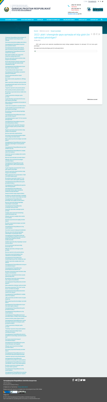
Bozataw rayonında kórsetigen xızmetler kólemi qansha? (15, 224)
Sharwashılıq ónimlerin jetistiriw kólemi (14, 89)
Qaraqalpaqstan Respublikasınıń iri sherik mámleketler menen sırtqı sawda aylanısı (15, 362)
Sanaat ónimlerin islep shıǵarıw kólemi (14, 193)
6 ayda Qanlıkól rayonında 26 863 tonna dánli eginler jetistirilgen (15, 108)
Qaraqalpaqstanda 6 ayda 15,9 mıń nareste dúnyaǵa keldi (16, 118)
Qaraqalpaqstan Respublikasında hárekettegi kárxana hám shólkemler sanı (15, 258)
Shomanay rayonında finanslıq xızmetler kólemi (15, 350)
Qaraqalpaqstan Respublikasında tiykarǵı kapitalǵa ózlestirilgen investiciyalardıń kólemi (15, 144)
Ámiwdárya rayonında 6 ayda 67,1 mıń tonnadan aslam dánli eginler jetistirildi (14, 179)
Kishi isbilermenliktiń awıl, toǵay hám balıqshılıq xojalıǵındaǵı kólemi (14, 55)
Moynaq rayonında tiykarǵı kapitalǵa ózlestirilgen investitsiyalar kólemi (14, 232)
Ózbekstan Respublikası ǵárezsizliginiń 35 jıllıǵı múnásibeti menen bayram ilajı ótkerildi (15, 39)
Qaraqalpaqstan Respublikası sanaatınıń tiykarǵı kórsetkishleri (15, 72)
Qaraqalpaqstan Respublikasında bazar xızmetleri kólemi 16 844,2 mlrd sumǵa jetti (16, 315)
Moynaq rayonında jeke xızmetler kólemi (15, 157)
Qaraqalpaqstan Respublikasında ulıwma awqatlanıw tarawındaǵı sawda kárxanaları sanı (15, 336)
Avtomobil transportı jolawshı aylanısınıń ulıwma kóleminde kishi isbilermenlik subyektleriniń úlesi (15, 63)
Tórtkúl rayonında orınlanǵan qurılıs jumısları (14, 96)
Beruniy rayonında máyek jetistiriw (13, 133)
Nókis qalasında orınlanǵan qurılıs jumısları (15, 285)
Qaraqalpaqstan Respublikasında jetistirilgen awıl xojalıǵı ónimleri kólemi (14, 199)
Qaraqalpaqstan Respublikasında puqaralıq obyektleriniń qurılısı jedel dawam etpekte (15, 373)
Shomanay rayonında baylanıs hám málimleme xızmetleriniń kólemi (14, 255)
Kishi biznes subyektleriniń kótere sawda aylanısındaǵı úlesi (15, 275)
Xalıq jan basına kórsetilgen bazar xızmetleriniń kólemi (13, 331)
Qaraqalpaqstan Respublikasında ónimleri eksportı (15, 282)
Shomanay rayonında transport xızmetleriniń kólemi (13, 340)
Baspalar (40, 19)
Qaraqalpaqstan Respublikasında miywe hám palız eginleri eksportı (15, 305)
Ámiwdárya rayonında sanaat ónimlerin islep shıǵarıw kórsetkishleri (15, 279)
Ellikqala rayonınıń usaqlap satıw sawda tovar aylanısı (15, 217)
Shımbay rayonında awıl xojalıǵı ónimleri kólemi (15, 220)
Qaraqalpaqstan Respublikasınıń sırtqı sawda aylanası (14, 312)
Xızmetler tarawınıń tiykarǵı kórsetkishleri (15, 230)
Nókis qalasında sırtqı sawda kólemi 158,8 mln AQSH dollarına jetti (15, 175)
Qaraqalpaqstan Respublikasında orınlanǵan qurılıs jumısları (13, 206)
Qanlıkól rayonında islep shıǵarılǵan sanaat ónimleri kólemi (15, 242)
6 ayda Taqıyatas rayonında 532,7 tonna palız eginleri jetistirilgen (15, 168)
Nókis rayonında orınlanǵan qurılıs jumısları (15, 82)
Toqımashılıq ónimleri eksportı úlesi (13, 70)
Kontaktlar (94, 19)
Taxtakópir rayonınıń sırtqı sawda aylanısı (15, 328)
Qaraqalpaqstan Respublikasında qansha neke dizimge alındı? (15, 186)
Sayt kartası (14, 387)
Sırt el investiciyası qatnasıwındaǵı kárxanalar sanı (13, 246)
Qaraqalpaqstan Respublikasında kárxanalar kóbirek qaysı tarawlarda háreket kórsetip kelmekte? (14, 190)
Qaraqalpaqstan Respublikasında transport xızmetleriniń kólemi (15, 265)
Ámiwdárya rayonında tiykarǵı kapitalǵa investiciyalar (15, 112)
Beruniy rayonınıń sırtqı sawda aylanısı (14, 252)
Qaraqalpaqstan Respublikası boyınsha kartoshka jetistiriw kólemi (14, 122)
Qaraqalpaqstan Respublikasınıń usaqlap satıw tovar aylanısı (15, 151)
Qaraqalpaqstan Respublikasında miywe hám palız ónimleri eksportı (15, 67)
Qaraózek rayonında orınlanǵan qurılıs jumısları (14, 210)
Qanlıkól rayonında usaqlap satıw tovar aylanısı (14, 261)
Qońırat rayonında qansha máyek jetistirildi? (13, 76)
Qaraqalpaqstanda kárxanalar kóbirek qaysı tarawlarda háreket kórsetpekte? (14, 48)
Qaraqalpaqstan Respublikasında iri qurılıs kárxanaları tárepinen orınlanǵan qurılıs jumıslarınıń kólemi (15, 322)
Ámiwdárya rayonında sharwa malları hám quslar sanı (15, 92)
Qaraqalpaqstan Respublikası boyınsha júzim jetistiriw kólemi (14, 45)
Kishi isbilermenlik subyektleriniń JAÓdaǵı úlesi (15, 79)
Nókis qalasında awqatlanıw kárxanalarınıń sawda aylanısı (15, 103)
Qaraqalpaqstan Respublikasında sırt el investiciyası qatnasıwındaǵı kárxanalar (15, 353)
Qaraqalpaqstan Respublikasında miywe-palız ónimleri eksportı (15, 115)
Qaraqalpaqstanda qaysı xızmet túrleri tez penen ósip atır (15, 85)
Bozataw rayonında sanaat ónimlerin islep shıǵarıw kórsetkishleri (15, 272)
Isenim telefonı (75, 10)
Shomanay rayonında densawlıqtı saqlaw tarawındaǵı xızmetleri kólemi (15, 136)
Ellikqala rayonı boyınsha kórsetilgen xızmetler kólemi (14, 160)
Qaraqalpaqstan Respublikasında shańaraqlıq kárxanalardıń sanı (13, 268)
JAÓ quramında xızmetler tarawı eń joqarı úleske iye (15, 298)
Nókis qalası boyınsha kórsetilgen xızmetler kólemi (15, 139)
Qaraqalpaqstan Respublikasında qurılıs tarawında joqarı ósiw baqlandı (15, 343)
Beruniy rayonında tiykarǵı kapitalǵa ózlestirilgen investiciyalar (14, 203)
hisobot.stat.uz (73, 14)
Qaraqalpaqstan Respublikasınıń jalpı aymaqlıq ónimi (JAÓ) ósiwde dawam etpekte (14, 164)
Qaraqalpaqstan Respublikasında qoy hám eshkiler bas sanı (15, 148)
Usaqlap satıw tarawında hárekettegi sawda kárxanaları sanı (14, 213)
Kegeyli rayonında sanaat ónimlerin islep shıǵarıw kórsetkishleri (15, 130)
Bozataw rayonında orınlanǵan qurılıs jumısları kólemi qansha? (14, 366)
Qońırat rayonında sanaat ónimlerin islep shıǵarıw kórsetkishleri (15, 172)
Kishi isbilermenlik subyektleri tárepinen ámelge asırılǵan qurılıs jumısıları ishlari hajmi (15, 126)
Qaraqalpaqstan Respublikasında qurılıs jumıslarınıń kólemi (15, 182)
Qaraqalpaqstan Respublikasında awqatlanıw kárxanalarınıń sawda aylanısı (15, 359)
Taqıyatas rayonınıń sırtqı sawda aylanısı (15, 87)
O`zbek (85, 1)
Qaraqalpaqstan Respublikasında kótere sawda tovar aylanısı (15, 52)
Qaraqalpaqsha (92, 1)
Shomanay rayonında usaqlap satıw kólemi (15, 42)
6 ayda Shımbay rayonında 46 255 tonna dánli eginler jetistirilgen (15, 99)
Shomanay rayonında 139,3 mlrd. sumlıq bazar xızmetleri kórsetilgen (15, 288)
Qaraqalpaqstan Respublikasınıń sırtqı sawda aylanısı (14, 227)
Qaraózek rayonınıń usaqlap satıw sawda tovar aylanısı (15, 154)
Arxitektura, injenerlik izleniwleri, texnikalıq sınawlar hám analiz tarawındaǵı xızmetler (15, 196)
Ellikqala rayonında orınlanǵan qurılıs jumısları (14, 249)
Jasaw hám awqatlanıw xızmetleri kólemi (15, 105)
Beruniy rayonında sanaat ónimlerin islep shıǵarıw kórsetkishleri (15, 59)
